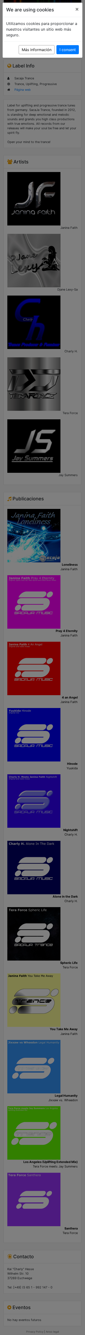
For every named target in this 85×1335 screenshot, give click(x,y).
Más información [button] (36, 49)
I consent (68, 49)
